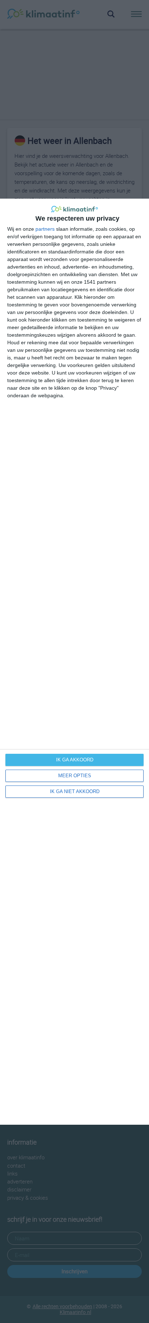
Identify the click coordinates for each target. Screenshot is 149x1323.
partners (45, 228)
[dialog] (74, 662)
